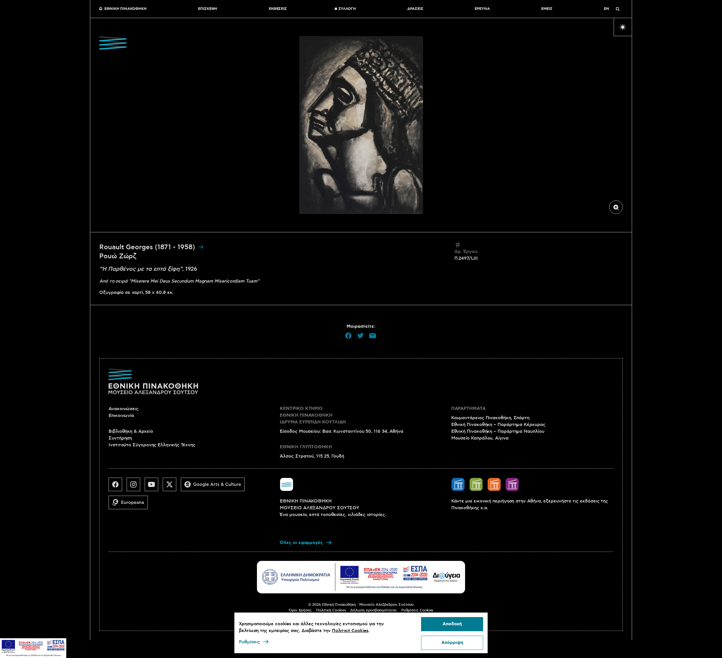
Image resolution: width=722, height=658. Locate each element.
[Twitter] (172, 487)
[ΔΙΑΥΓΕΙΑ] (446, 577)
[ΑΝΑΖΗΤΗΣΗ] (618, 9)
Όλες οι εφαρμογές (301, 543)
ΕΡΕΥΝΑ (482, 9)
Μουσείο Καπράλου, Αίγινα (480, 438)
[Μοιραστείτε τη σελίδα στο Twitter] (360, 335)
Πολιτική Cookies (331, 610)
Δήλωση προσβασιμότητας (373, 610)
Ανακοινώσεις (123, 409)
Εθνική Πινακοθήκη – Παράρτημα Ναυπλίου (497, 431)
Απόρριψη (452, 643)
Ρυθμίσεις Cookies (417, 610)
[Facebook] (118, 487)
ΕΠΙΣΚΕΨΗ (207, 9)
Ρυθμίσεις (249, 642)
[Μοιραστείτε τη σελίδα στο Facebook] (348, 335)
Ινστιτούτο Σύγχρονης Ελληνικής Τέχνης (152, 445)
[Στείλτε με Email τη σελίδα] (372, 335)
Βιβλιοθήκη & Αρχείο (131, 431)
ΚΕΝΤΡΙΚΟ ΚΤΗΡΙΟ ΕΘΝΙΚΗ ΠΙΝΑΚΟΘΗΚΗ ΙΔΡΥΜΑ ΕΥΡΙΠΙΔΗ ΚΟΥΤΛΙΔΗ (313, 415)
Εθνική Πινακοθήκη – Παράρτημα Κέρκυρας (498, 424)
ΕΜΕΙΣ (546, 9)
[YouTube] (154, 487)
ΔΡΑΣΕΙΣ (415, 9)
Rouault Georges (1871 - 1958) (148, 247)
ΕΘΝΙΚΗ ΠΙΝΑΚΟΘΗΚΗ (125, 9)
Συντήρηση (120, 438)
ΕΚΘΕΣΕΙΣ (278, 9)
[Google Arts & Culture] (215, 487)
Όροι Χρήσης (300, 610)
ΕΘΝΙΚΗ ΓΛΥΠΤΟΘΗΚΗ (306, 447)
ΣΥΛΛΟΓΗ (347, 9)
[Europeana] (130, 505)
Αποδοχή (452, 624)
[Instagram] (136, 487)
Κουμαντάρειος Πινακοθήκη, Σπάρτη (490, 418)
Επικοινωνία (121, 415)
